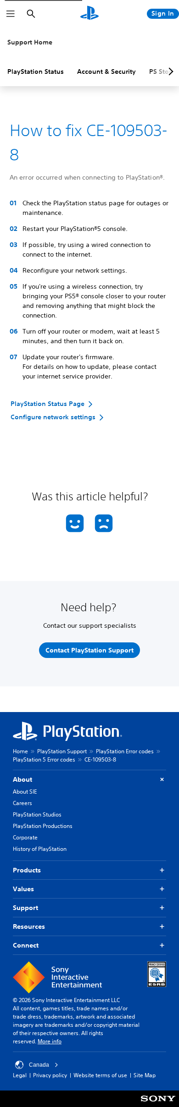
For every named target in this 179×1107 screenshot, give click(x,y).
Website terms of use (100, 1075)
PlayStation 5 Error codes (44, 759)
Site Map (145, 1075)
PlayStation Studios (37, 814)
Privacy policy (50, 1075)
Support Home (29, 42)
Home (20, 751)
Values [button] (23, 889)
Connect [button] (26, 945)
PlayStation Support (62, 751)
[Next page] (169, 71)
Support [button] (25, 908)
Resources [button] (29, 926)
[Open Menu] (10, 13)
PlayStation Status (35, 71)
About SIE (25, 791)
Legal (20, 1075)
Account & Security (106, 71)
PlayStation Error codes (125, 751)
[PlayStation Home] (89, 13)
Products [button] (27, 870)
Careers (22, 803)
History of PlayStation (40, 849)
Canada (39, 1065)
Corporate (25, 837)
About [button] (22, 779)
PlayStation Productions (43, 826)
